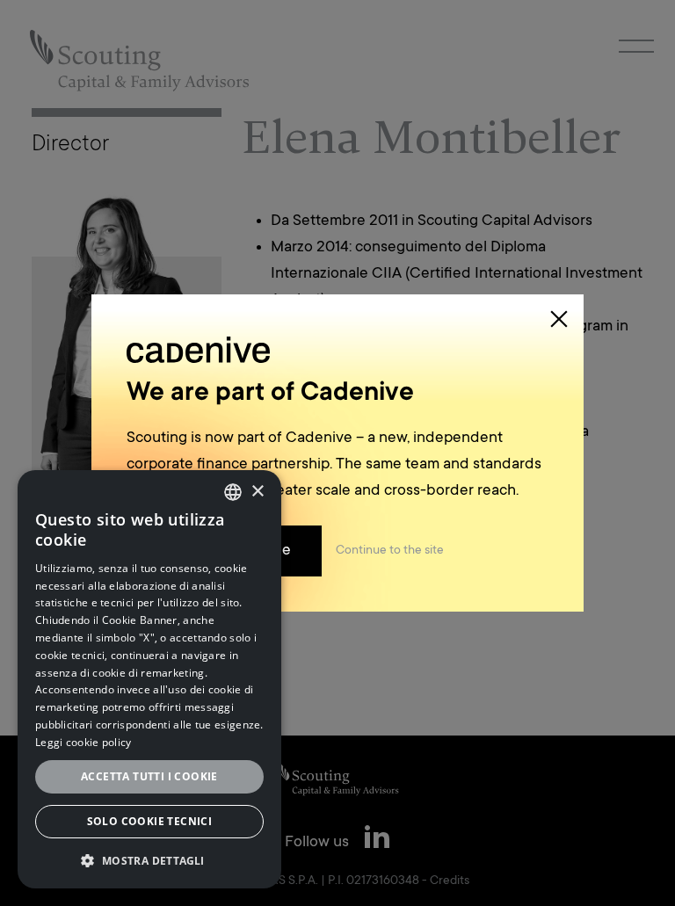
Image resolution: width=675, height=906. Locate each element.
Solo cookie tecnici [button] (150, 821)
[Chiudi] (559, 319)
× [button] (257, 491)
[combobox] (233, 492)
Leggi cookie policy (83, 742)
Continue (390, 551)
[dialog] (149, 679)
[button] (149, 860)
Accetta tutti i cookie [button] (149, 776)
